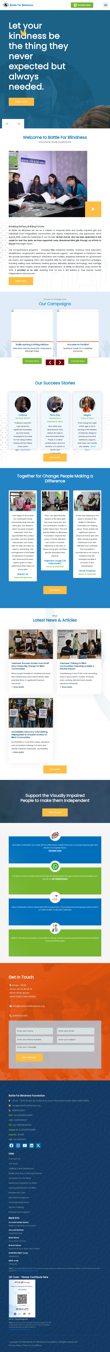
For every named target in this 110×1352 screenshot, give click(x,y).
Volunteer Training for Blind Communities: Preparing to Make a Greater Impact (77, 645)
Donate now (55, 830)
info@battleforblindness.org (29, 985)
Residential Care (17, 1172)
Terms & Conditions (32, 1325)
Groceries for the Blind (32, 324)
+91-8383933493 (59, 858)
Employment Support (19, 1191)
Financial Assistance (19, 1182)
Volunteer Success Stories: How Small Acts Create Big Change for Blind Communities (30, 645)
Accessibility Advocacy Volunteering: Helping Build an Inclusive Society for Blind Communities (29, 714)
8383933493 (20, 995)
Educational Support (19, 1177)
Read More (25, 429)
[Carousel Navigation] (55, 103)
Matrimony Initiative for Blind (23, 1162)
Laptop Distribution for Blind (22, 1167)
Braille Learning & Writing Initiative (25, 1153)
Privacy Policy (15, 1325)
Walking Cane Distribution (78, 310)
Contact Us (14, 1138)
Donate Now (32, 340)
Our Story (13, 1143)
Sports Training (16, 1186)
